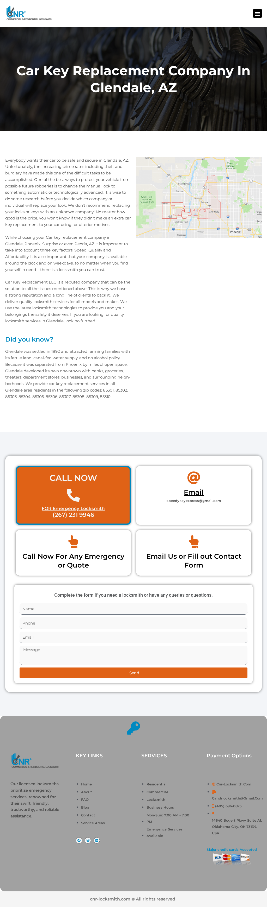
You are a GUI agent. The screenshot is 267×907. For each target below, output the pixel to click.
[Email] (193, 477)
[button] (257, 13)
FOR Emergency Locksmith (73, 508)
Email (194, 492)
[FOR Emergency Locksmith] (73, 495)
